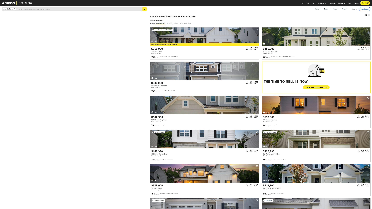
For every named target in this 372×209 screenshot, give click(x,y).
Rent (313, 3)
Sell (308, 3)
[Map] (365, 15)
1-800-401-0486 (25, 3)
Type (335, 9)
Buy (302, 3)
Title (349, 3)
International (322, 3)
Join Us (356, 3)
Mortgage (332, 3)
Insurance (341, 3)
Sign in (364, 3)
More (344, 9)
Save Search (364, 9)
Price (317, 9)
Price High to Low (172, 23)
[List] (369, 15)
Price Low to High (185, 23)
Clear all (354, 9)
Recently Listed (160, 23)
